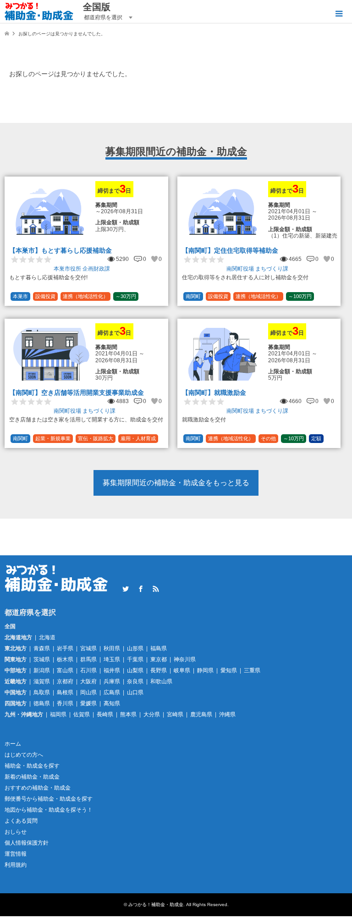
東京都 (158, 659)
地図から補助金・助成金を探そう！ (49, 810)
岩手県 (65, 648)
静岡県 (205, 670)
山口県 (135, 692)
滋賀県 (41, 681)
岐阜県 (182, 670)
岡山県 (88, 692)
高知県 (112, 703)
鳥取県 (41, 692)
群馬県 (88, 659)
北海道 (47, 637)
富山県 (65, 670)
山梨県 (135, 670)
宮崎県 (175, 714)
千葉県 (135, 659)
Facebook (141, 589)
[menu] (338, 14)
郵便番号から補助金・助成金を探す (49, 799)
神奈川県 (185, 659)
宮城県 (88, 648)
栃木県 (65, 659)
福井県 (112, 670)
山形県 (135, 648)
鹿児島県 (201, 714)
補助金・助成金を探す (32, 766)
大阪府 (88, 681)
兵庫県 (112, 681)
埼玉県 (112, 659)
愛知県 (228, 670)
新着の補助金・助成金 (32, 777)
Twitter (125, 589)
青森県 (41, 648)
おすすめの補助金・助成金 (38, 788)
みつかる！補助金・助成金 (155, 904)
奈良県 (135, 681)
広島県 (112, 692)
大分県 (151, 714)
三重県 (252, 670)
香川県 (65, 703)
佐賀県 (81, 714)
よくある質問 (21, 821)
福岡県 (58, 714)
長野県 (158, 670)
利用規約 (16, 865)
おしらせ (16, 832)
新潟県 (41, 670)
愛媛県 (88, 703)
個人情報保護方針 (27, 843)
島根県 (65, 692)
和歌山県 (161, 681)
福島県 (158, 648)
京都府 (65, 681)
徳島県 (41, 703)
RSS (156, 589)
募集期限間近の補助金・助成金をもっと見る (176, 483)
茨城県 (41, 659)
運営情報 (16, 854)
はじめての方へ (24, 755)
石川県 (88, 670)
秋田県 (112, 648)
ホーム (13, 744)
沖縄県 (227, 714)
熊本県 (128, 714)
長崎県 (105, 714)
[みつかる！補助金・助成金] (39, 11)
